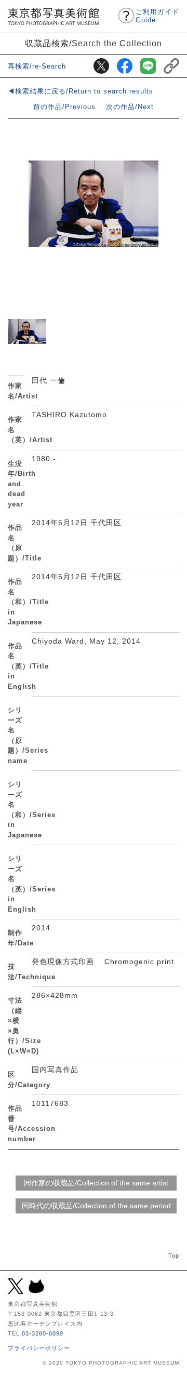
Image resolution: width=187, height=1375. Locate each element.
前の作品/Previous (64, 107)
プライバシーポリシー (39, 1348)
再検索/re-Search (37, 66)
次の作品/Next (130, 107)
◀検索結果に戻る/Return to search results (80, 91)
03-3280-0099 (42, 1333)
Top (173, 1255)
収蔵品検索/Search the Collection (93, 43)
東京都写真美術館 (53, 16)
